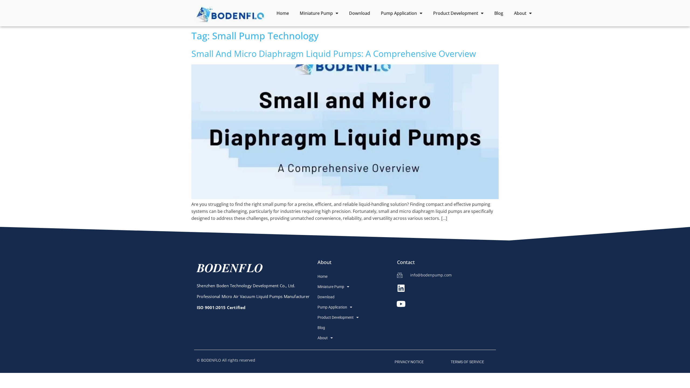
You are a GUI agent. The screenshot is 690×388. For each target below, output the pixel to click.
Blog (498, 13)
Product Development (455, 13)
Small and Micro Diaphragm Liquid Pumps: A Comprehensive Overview (333, 53)
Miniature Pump (316, 13)
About (520, 13)
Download (359, 13)
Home (283, 13)
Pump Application (399, 13)
